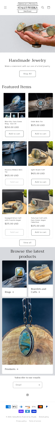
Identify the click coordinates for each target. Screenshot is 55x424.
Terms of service (35, 421)
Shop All (27, 74)
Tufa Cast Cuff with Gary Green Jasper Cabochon (39, 220)
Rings (8, 292)
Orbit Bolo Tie (37, 122)
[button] (5, 7)
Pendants (10, 369)
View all (27, 243)
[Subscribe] (39, 385)
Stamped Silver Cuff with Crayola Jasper (13, 219)
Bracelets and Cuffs (38, 290)
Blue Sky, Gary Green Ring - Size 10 (13, 123)
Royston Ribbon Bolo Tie (13, 171)
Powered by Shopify (29, 417)
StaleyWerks (17, 417)
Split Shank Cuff (38, 170)
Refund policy (44, 417)
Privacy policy (21, 421)
